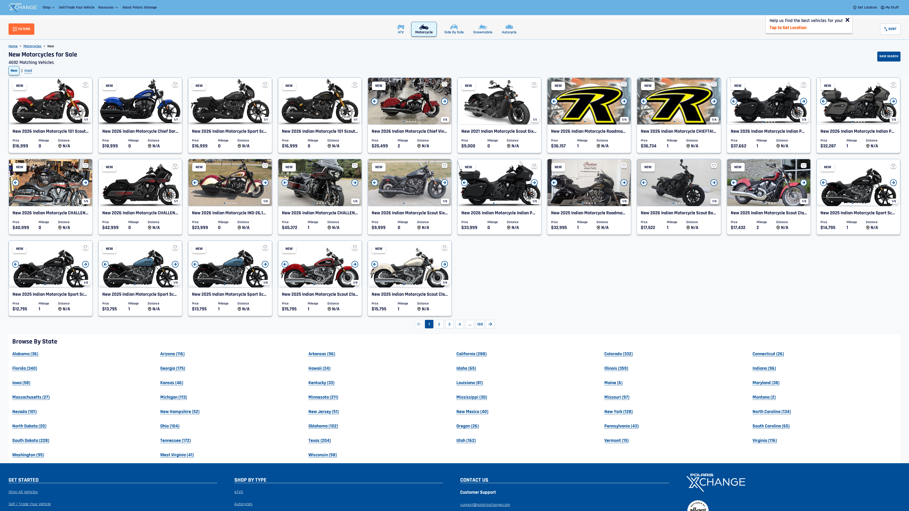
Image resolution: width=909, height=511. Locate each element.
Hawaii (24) (319, 368)
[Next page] (490, 324)
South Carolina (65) (771, 426)
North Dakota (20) (29, 426)
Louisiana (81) (469, 382)
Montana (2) (764, 397)
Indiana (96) (764, 368)
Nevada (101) (24, 411)
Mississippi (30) (471, 397)
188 (480, 324)
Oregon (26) (467, 426)
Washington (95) (28, 455)
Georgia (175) (172, 368)
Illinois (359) (616, 368)
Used (28, 70)
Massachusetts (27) (31, 397)
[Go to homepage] (790, 482)
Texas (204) (319, 440)
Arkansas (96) (321, 354)
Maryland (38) (766, 382)
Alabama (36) (25, 354)
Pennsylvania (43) (621, 426)
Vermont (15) (616, 440)
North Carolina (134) (772, 411)
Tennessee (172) (175, 440)
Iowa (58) (21, 382)
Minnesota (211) (323, 397)
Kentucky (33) (321, 382)
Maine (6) (613, 382)
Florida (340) (24, 368)
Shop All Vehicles (23, 492)
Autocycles (243, 504)
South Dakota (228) (30, 440)
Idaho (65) (466, 368)
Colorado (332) (618, 354)
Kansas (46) (171, 382)
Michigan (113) (173, 397)
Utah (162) (466, 440)
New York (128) (618, 411)
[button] (49, 7)
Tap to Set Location (788, 28)
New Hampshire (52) (180, 411)
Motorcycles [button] (32, 46)
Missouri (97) (616, 397)
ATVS (238, 492)
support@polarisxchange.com (485, 504)
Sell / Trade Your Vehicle (30, 504)
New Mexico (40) (472, 411)
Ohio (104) (169, 426)
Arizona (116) (172, 354)
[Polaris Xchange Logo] (23, 7)
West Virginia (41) (177, 455)
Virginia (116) (765, 440)
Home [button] (13, 46)
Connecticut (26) (768, 354)
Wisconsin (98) (322, 455)
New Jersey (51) (323, 411)
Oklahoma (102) (323, 426)
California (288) (471, 354)
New (14, 70)
